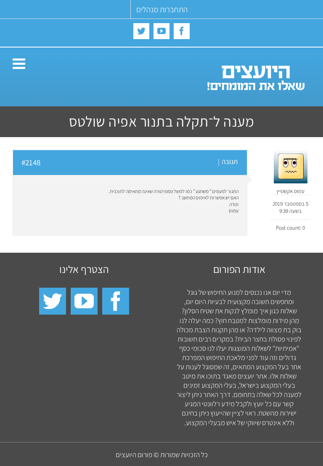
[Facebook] (115, 301)
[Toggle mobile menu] (20, 63)
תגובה (230, 161)
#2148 (30, 162)
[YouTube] (84, 301)
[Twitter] (52, 301)
